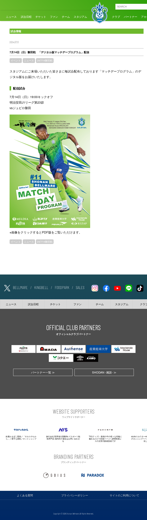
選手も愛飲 (16, 438)
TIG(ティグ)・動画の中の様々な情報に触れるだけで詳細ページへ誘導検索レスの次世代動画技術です (105, 438)
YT (117, 287)
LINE (129, 287)
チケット (40, 17)
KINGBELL (41, 287)
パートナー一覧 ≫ (43, 372)
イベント (16, 60)
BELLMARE (20, 287)
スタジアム (80, 17)
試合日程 (26, 17)
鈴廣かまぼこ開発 (13, 436)
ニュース (11, 17)
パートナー (130, 17)
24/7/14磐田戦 (44, 60)
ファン (54, 17)
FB (106, 287)
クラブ (116, 17)
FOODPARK (62, 287)
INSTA (95, 287)
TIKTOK (140, 287)
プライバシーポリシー (74, 495)
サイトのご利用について (124, 495)
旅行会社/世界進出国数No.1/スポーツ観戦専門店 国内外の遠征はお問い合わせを (63, 438)
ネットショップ (29, 438)
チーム (66, 17)
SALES (80, 287)
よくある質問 (25, 495)
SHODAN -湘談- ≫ (104, 372)
